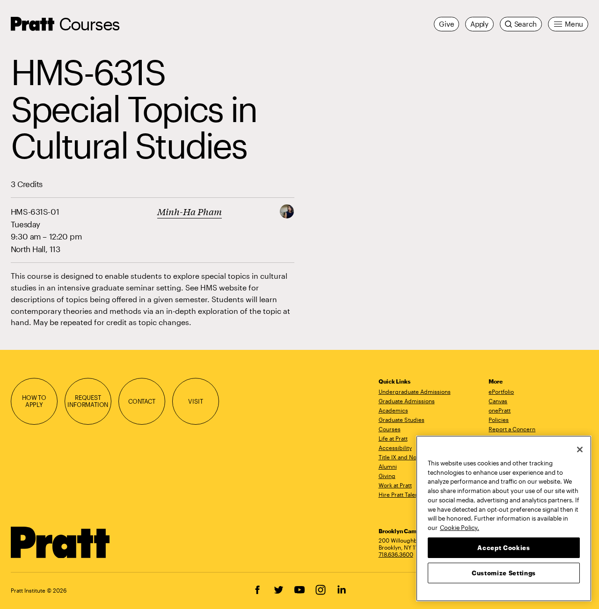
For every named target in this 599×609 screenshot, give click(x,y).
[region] (504, 518)
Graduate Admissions (407, 401)
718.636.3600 (396, 554)
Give (446, 24)
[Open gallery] (287, 210)
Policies (499, 419)
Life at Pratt (393, 438)
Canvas (498, 401)
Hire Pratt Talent (399, 494)
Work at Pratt (395, 485)
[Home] (60, 542)
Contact (141, 401)
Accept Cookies (503, 547)
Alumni (388, 466)
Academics (393, 410)
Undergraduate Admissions (415, 391)
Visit (195, 401)
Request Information (87, 401)
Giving (387, 475)
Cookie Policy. (459, 527)
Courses (89, 24)
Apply (479, 24)
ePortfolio (501, 391)
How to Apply (34, 401)
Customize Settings (504, 572)
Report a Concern (512, 429)
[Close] (580, 449)
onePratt (500, 410)
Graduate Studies (401, 419)
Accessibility (395, 447)
